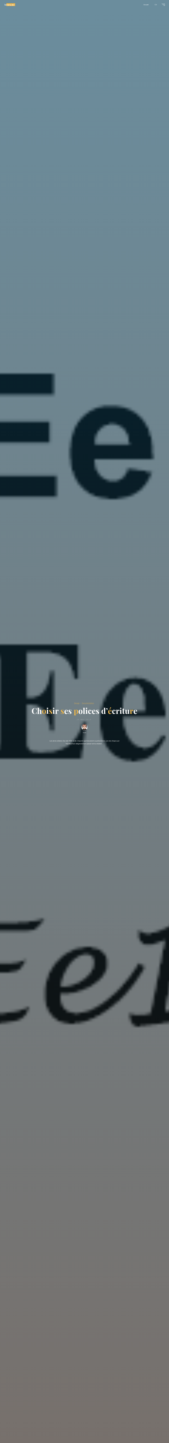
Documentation (88, 703)
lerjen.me (9, 4)
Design (77, 703)
